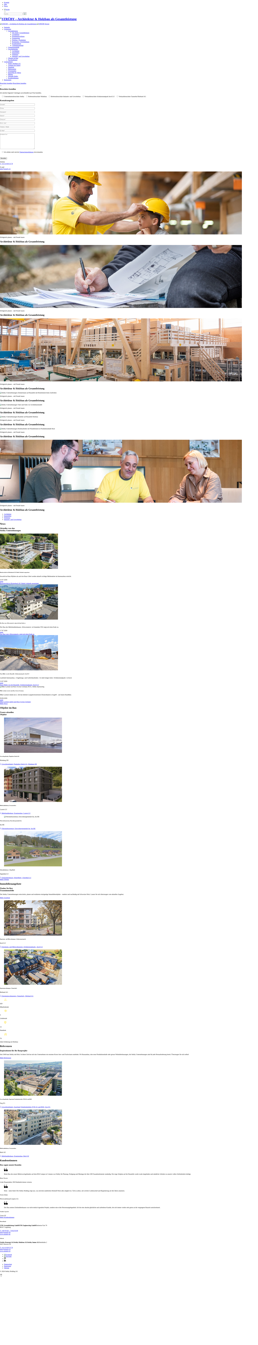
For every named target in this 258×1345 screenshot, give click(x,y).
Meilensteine (12, 69)
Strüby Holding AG (14, 63)
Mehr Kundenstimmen (7, 1217)
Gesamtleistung (13, 31)
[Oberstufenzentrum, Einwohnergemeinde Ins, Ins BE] (1, 828)
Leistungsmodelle (13, 47)
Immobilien (15, 53)
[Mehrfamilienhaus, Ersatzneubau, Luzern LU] (1, 813)
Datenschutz (8, 1264)
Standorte (11, 67)
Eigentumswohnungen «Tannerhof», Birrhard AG (17, 996)
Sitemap (6, 1268)
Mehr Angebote (5, 898)
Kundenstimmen (13, 78)
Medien (10, 74)
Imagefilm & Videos (14, 73)
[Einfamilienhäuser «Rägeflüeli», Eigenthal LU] (1, 878)
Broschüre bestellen (6, 83)
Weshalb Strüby (13, 76)
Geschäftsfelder (13, 49)
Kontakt (6, 2)
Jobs (5, 4)
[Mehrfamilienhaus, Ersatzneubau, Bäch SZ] (1, 1156)
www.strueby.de (5, 1234)
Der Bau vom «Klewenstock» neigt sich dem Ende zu (17, 634)
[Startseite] (24, 24)
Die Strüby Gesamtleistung (20, 33)
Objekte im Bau (13, 58)
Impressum (7, 1266)
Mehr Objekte (4, 879)
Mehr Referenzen (5, 1058)
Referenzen (7, 80)
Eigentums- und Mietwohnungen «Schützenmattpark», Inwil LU (22, 947)
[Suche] (7, 9)
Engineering (16, 38)
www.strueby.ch (5, 1251)
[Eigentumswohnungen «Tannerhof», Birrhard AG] (1, 996)
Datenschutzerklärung (26, 152)
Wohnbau (15, 54)
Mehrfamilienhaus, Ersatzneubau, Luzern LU (16, 813)
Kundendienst (16, 44)
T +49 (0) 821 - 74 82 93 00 (9, 1231)
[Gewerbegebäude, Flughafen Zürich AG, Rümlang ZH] (1, 764)
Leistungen (7, 29)
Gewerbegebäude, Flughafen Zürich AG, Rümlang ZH (19, 764)
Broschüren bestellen (19, 83)
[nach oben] (1, 1276)
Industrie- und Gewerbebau (21, 56)
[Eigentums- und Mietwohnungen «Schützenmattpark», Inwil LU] (1, 947)
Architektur (15, 34)
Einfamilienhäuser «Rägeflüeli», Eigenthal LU (16, 878)
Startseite (7, 27)
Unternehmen (8, 62)
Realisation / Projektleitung (20, 42)
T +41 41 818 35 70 (6, 164)
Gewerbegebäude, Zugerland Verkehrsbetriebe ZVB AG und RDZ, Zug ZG (26, 1107)
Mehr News (4, 703)
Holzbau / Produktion (19, 40)
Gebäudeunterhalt (17, 45)
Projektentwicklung (18, 36)
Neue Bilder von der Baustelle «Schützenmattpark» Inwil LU (19, 685)
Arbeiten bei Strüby (14, 65)
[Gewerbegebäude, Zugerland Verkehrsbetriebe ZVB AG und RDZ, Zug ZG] (1, 1107)
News (6, 6)
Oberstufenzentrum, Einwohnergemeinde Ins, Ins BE (18, 828)
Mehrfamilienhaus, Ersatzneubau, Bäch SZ (15, 1156)
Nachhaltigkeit (12, 60)
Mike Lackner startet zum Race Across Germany (15, 702)
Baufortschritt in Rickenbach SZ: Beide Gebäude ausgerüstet (19, 583)
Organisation (12, 71)
